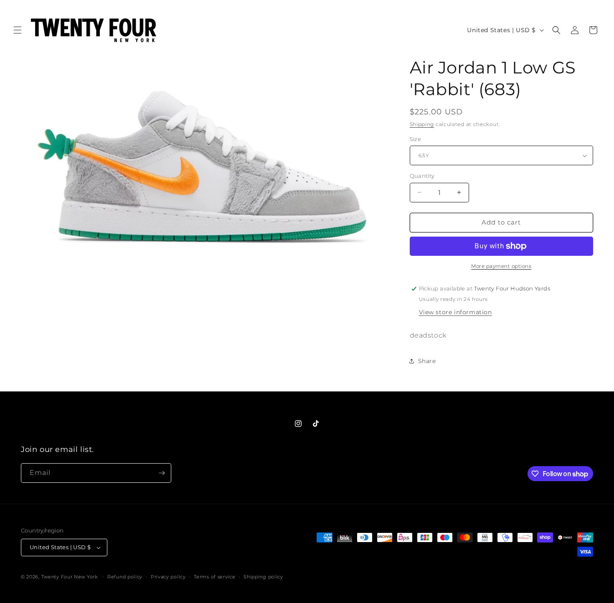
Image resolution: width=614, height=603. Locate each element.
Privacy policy (168, 577)
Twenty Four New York (69, 577)
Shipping (422, 124)
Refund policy (124, 577)
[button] (17, 30)
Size (415, 139)
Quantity (422, 175)
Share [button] (427, 361)
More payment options (501, 266)
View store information (455, 312)
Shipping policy (263, 577)
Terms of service (214, 577)
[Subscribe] (161, 473)
